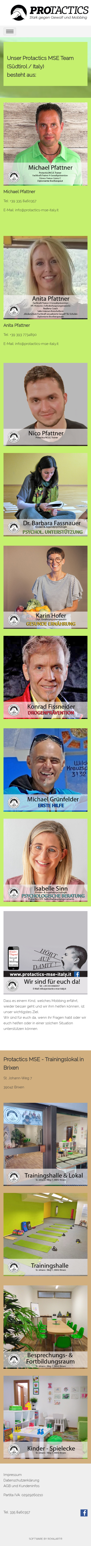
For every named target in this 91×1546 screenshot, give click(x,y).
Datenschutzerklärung (21, 1480)
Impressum (13, 1475)
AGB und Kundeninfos (21, 1486)
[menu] (10, 31)
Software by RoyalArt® (45, 1538)
